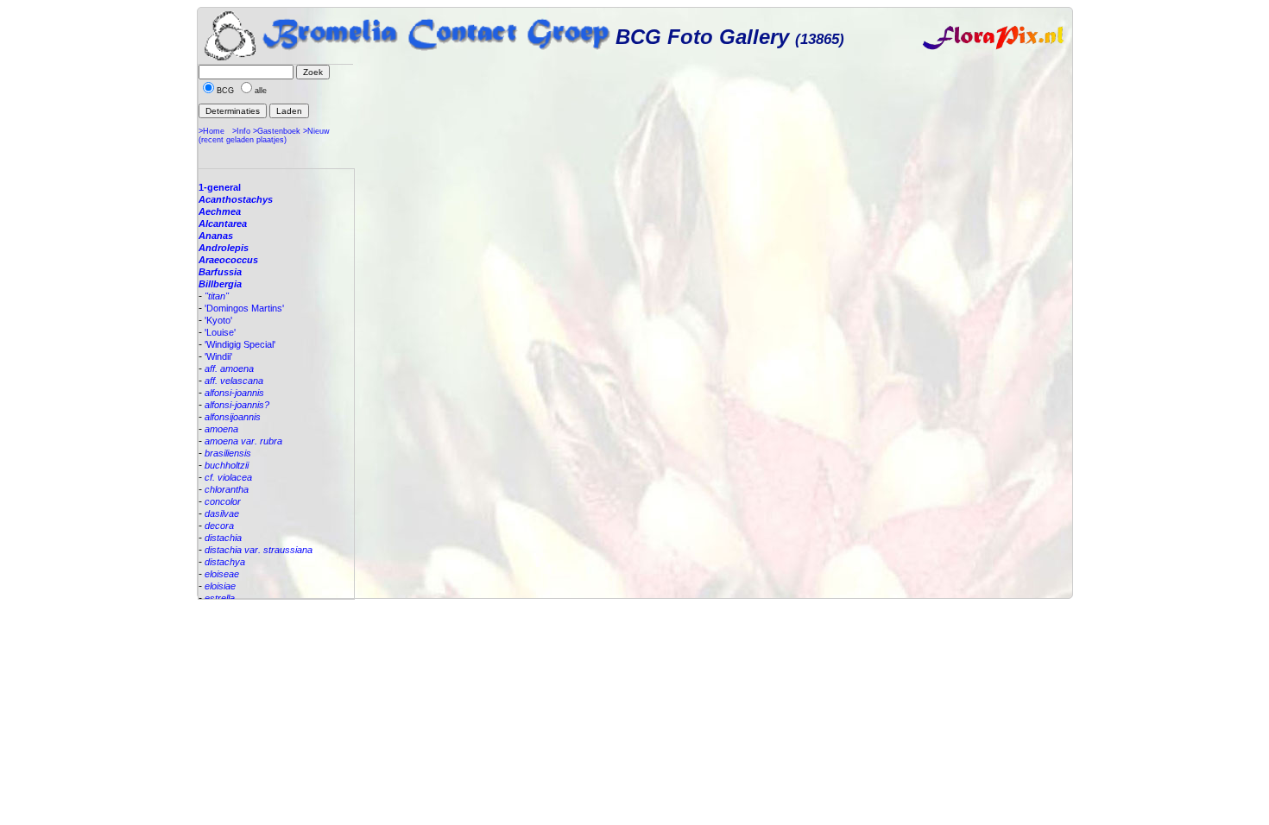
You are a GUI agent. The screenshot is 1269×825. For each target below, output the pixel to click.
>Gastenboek (276, 131)
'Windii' (218, 356)
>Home (211, 131)
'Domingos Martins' (244, 308)
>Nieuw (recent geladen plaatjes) (264, 135)
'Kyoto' (218, 320)
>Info (241, 131)
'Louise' (220, 332)
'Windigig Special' (240, 344)
